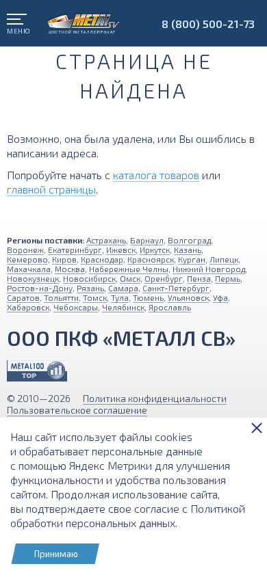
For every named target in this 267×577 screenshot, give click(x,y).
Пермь (227, 278)
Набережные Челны (128, 268)
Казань (187, 249)
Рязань (90, 288)
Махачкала (29, 268)
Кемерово (27, 259)
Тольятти (61, 297)
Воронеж (25, 249)
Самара (123, 288)
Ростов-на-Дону (40, 288)
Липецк (223, 259)
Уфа (220, 297)
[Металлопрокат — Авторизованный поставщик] (37, 370)
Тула (120, 297)
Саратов (23, 297)
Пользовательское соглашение (77, 410)
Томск (95, 297)
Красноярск (150, 259)
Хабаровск (28, 307)
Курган (191, 259)
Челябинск (123, 307)
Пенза (199, 278)
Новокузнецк (33, 278)
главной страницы (51, 189)
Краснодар (102, 259)
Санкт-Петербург (175, 288)
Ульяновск (188, 297)
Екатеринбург (75, 249)
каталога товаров (156, 174)
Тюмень (148, 297)
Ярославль (170, 307)
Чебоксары (75, 307)
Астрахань (106, 240)
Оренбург (163, 278)
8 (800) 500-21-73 (208, 23)
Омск (130, 278)
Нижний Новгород (209, 268)
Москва (70, 268)
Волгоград (189, 240)
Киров (64, 259)
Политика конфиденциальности (155, 398)
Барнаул (147, 240)
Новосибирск (89, 278)
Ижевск (121, 249)
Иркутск (155, 249)
